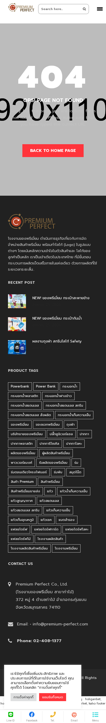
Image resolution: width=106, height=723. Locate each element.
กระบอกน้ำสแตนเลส (25, 405)
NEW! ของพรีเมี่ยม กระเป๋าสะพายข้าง (61, 298)
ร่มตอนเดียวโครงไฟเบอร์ (29, 472)
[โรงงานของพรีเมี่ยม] (21, 7)
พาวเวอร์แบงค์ (21, 462)
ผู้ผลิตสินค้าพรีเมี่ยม (56, 453)
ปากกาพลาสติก (22, 443)
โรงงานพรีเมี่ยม (66, 548)
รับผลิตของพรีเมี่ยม (53, 462)
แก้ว (50, 491)
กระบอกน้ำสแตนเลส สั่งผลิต (31, 414)
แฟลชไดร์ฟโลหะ (76, 529)
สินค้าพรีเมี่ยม (50, 481)
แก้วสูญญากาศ (22, 500)
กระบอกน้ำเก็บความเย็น (74, 414)
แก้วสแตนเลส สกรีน (25, 510)
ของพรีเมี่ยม (20, 424)
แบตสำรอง (67, 519)
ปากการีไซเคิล (49, 443)
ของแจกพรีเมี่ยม (48, 424)
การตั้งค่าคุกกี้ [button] (23, 697)
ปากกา (84, 434)
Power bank (46, 386)
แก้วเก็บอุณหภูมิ (22, 519)
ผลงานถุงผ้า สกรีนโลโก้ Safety (57, 341)
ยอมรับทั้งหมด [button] (52, 697)
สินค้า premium (22, 481)
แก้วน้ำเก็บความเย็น (73, 491)
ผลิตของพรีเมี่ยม (23, 453)
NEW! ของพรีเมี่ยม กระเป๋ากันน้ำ (57, 318)
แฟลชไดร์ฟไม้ (21, 538)
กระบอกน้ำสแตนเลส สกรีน (64, 405)
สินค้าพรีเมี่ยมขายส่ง (25, 491)
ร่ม (76, 462)
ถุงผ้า (71, 424)
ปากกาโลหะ (74, 443)
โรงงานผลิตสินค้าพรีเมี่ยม (29, 548)
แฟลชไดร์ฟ (19, 529)
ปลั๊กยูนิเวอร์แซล (61, 434)
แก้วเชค (46, 519)
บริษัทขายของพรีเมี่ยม (27, 434)
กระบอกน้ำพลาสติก (24, 395)
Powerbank (20, 386)
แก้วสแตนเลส (49, 500)
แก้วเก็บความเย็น (58, 510)
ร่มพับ (58, 472)
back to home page (53, 151)
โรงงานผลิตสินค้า (50, 538)
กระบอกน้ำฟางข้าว (58, 395)
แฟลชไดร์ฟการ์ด (46, 529)
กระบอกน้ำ (70, 386)
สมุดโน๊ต (75, 472)
